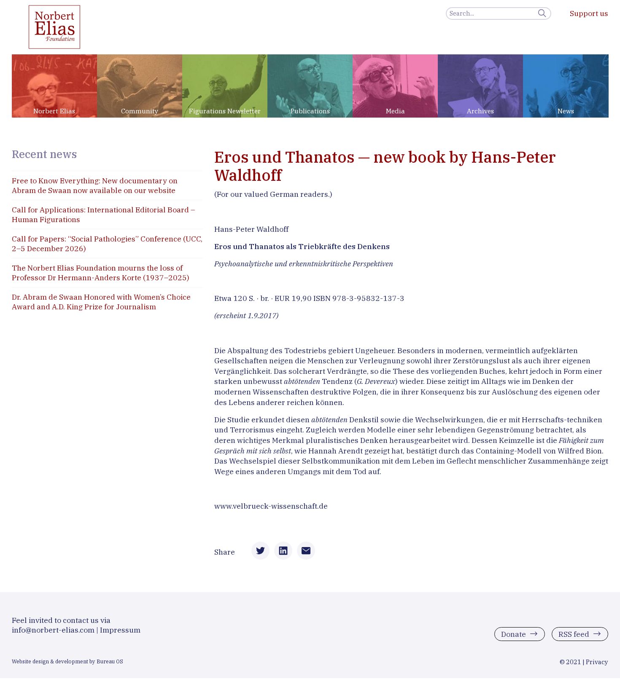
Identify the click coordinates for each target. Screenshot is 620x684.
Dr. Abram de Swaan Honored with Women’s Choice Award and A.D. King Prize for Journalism (101, 301)
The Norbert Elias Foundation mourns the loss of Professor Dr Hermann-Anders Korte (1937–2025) (100, 272)
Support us (589, 13)
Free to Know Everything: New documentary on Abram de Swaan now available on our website (95, 185)
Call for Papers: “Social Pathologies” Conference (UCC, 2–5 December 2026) (107, 243)
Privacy (597, 662)
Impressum (120, 630)
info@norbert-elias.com (53, 630)
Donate (513, 633)
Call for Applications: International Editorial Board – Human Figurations (103, 214)
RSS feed (573, 633)
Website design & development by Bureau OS (67, 661)
